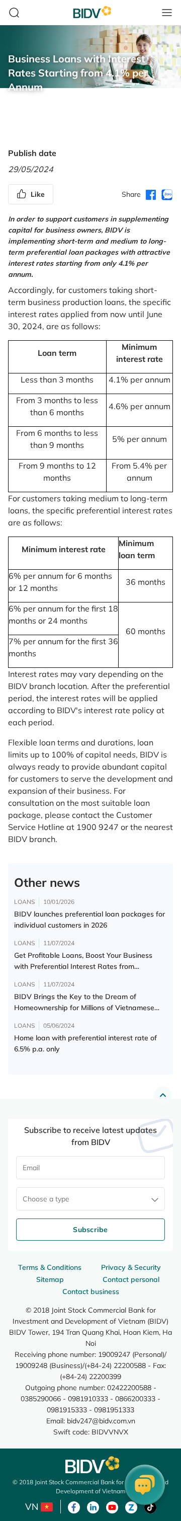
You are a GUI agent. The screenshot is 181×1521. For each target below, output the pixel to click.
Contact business (90, 1291)
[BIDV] (90, 1465)
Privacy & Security (131, 1267)
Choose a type (46, 1198)
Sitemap (50, 1279)
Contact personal (131, 1279)
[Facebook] (74, 1506)
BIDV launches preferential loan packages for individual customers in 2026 (89, 919)
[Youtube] (112, 1506)
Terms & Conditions (49, 1267)
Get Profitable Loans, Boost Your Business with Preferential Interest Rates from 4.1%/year (83, 961)
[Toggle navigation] (167, 13)
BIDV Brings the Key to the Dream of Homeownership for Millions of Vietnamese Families (84, 1002)
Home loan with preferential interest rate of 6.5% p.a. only (85, 1043)
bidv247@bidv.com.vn (101, 1420)
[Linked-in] (93, 1506)
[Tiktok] (150, 1506)
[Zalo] (131, 1506)
